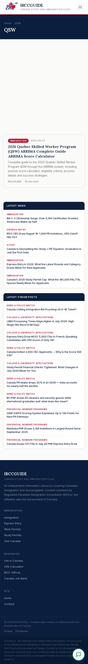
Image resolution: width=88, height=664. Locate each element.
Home (7, 23)
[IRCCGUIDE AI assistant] (78, 654)
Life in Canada (13, 560)
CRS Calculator (14, 566)
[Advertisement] (44, 90)
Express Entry (12, 523)
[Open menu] (80, 7)
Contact (9, 604)
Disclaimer (21, 631)
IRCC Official (12, 572)
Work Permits (12, 529)
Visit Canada (12, 541)
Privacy (8, 631)
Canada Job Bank (15, 578)
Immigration (11, 517)
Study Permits (12, 535)
